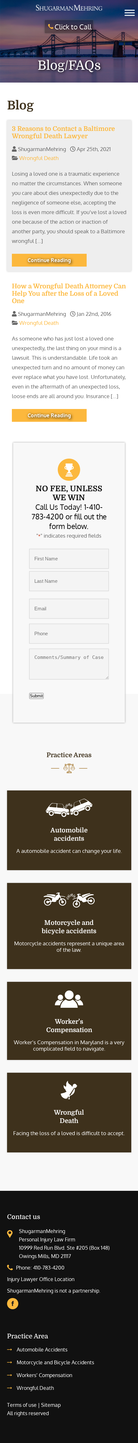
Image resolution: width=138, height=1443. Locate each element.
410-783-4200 (49, 1267)
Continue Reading (49, 260)
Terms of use (22, 1405)
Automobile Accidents (42, 1349)
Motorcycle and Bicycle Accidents (55, 1362)
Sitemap (51, 1405)
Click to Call (73, 26)
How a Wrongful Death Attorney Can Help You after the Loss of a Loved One (69, 294)
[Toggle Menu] (130, 13)
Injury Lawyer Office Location (40, 1279)
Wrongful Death (38, 158)
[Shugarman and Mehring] (69, 10)
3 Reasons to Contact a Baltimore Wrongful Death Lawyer (63, 132)
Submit (36, 695)
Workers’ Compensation (44, 1375)
